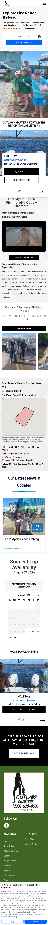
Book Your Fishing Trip (24, 257)
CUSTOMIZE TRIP (21, 180)
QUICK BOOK (21, 172)
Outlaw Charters (34, 891)
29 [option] (38, 631)
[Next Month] (38, 594)
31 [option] (15, 637)
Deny (12, 922)
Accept (35, 922)
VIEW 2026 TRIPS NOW (24, 753)
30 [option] (10, 637)
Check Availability (24, 43)
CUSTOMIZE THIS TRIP (24, 709)
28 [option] (33, 631)
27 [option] (29, 631)
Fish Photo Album (24, 329)
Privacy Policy (12, 917)
